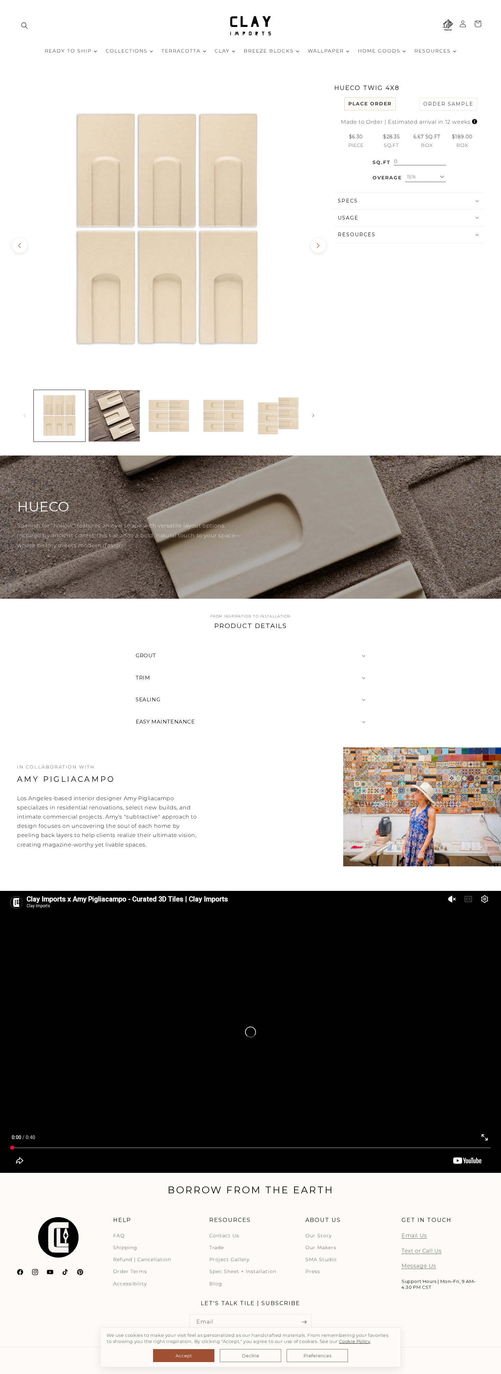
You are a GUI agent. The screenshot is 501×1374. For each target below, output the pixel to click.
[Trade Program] (447, 25)
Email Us (414, 1235)
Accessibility (130, 1283)
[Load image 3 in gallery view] (169, 416)
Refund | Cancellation (142, 1259)
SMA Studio (321, 1259)
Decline (250, 1355)
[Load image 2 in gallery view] (114, 416)
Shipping (125, 1247)
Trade (216, 1247)
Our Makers (320, 1247)
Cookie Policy (354, 1341)
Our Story (318, 1235)
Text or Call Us (421, 1250)
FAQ (119, 1235)
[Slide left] (19, 245)
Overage (387, 178)
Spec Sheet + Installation (242, 1271)
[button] (24, 25)
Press (312, 1271)
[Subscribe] (304, 1322)
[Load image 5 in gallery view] (278, 416)
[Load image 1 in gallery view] (59, 416)
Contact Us (224, 1235)
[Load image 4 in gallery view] (223, 416)
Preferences (317, 1355)
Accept (184, 1355)
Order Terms (130, 1271)
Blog (215, 1283)
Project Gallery (229, 1259)
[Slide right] (318, 245)
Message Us (418, 1266)
